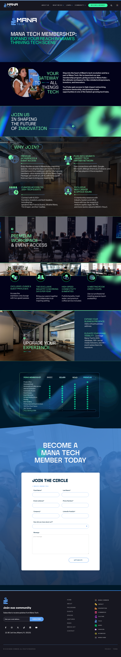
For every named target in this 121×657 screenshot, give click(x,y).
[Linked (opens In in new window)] (30, 628)
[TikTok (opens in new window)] (24, 628)
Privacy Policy (47, 559)
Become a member (98, 5)
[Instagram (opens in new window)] (11, 628)
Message (36, 532)
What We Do (57, 5)
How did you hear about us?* (43, 522)
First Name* (37, 490)
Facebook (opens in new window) (5, 628)
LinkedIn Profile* (69, 511)
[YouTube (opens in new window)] (36, 628)
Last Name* (67, 490)
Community (79, 5)
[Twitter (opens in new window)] (18, 628)
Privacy (108, 649)
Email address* (38, 501)
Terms (115, 649)
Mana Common (14, 649)
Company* (37, 511)
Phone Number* (68, 501)
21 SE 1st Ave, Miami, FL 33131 (18, 633)
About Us (45, 5)
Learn (68, 5)
